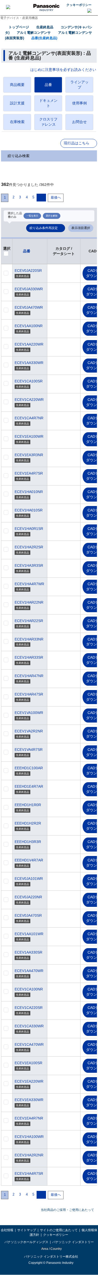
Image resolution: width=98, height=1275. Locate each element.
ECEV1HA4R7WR (29, 584)
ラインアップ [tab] (79, 84)
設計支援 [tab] (17, 103)
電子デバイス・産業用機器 (19, 18)
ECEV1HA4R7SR (29, 1173)
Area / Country (51, 1249)
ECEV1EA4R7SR (29, 473)
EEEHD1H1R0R (28, 805)
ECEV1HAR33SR (29, 657)
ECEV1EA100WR (29, 436)
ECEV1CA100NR (29, 989)
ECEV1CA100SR (29, 381)
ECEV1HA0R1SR (29, 529)
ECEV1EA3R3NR (29, 455)
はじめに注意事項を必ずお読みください (63, 70)
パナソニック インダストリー (73, 1242)
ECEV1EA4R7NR (29, 1118)
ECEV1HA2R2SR (29, 547)
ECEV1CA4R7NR (29, 418)
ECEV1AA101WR (29, 934)
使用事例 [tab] (79, 103)
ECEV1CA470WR (29, 1044)
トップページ (19, 27)
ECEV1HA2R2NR (29, 1155)
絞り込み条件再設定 (44, 228)
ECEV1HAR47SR (29, 694)
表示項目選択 (80, 228)
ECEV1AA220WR (29, 344)
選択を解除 (51, 215)
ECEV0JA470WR (29, 307)
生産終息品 (44, 27)
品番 (26, 251)
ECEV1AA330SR (28, 952)
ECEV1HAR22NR (29, 602)
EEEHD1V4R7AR (29, 860)
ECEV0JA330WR (29, 289)
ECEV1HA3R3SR (29, 565)
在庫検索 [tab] (17, 122)
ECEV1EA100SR (28, 1063)
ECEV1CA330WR (29, 1026)
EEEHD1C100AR (29, 768)
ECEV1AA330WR (29, 363)
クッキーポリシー (78, 5)
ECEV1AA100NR (29, 326)
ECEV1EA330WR (29, 1100)
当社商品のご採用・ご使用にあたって (67, 1210)
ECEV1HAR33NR (29, 639)
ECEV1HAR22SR (29, 621)
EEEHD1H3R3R (28, 842)
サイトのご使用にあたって (59, 1230)
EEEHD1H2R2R (28, 823)
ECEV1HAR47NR (29, 676)
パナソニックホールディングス (26, 1242)
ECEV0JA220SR (28, 270)
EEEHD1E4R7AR (29, 786)
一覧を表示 (32, 215)
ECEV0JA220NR (28, 897)
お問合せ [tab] (79, 122)
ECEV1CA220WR (29, 399)
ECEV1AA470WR (29, 971)
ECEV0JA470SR (28, 915)
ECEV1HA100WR (29, 1137)
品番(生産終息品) (44, 38)
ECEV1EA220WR (29, 1081)
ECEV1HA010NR (29, 492)
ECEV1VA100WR (29, 713)
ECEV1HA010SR (29, 510)
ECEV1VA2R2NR (29, 731)
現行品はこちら (76, 143)
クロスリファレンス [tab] (48, 121)
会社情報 (7, 1230)
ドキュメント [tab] (48, 103)
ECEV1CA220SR (29, 1008)
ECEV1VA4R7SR (29, 749)
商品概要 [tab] (17, 85)
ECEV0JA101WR (29, 878)
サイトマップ (26, 1230)
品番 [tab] (48, 85)
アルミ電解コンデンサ (34, 33)
